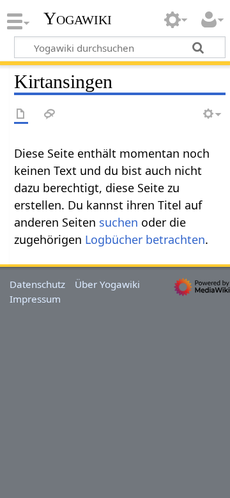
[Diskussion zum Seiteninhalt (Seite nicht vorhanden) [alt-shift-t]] (50, 114)
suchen (118, 222)
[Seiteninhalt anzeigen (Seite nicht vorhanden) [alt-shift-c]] (21, 114)
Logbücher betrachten (145, 239)
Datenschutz (37, 284)
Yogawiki (77, 18)
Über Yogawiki (107, 284)
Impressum (35, 298)
